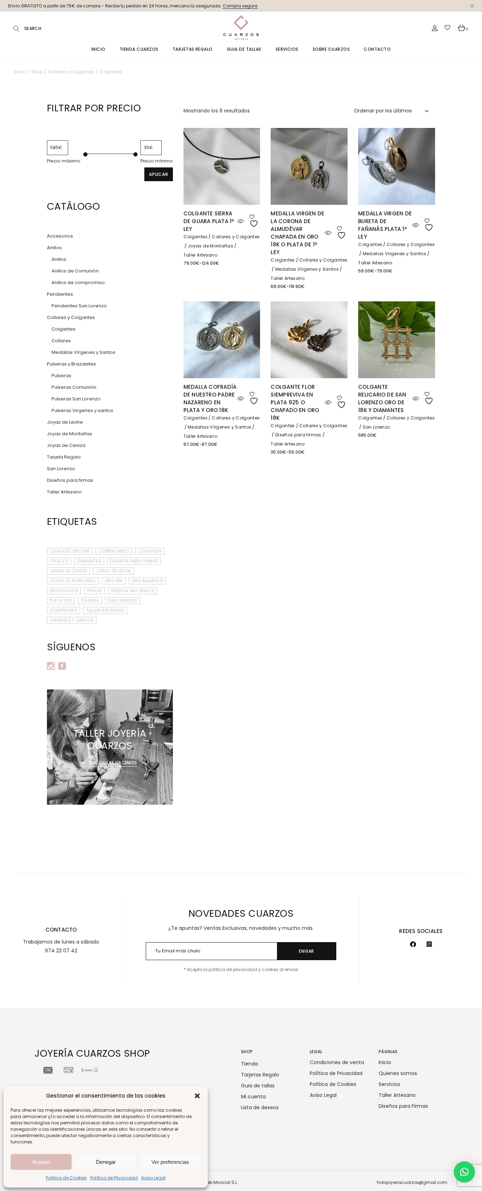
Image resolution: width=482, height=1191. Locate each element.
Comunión (150, 551)
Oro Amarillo (147, 581)
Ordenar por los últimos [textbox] (383, 110)
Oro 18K (114, 581)
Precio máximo (63, 161)
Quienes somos (398, 1073)
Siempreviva (63, 610)
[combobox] (392, 110)
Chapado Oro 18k (70, 551)
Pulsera (90, 600)
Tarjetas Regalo (260, 1074)
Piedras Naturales (132, 591)
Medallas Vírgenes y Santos (307, 269)
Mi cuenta (253, 1096)
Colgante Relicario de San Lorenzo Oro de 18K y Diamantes (382, 398)
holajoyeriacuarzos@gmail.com (412, 1182)
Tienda (249, 1063)
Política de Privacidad (114, 1178)
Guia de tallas (258, 1085)
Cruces (59, 561)
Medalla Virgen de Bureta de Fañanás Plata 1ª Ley (385, 225)
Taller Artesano (200, 255)
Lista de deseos (260, 1107)
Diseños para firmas (298, 435)
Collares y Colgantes (236, 237)
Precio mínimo (156, 161)
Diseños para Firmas (134, 561)
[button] (197, 1095)
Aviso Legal (153, 1178)
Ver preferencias (170, 1162)
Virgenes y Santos (72, 620)
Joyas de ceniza (68, 571)
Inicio (385, 1062)
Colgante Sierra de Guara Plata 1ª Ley (208, 221)
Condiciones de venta (337, 1062)
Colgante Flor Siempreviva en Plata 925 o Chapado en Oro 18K (295, 402)
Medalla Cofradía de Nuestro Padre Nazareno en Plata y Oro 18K (210, 398)
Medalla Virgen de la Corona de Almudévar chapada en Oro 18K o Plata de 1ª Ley (297, 233)
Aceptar (41, 1162)
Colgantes (195, 237)
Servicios (389, 1084)
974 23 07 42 (61, 950)
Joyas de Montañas (210, 246)
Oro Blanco (64, 591)
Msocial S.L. (225, 1182)
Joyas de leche (113, 571)
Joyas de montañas (73, 581)
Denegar (106, 1162)
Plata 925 (61, 600)
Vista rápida (240, 221)
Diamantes (89, 561)
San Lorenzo (376, 427)
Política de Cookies (66, 1178)
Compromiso (113, 551)
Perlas (94, 591)
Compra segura (240, 6)
